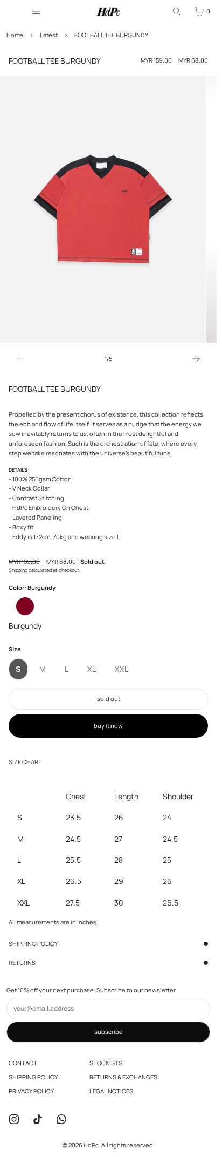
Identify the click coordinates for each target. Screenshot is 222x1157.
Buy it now (108, 726)
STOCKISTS (105, 1063)
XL (95, 672)
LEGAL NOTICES (111, 1091)
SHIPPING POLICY (33, 944)
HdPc (91, 1145)
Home (14, 35)
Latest (49, 35)
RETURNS (22, 962)
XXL (125, 672)
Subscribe (108, 1031)
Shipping (18, 570)
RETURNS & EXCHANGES (123, 1077)
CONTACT (23, 1063)
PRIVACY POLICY (31, 1091)
